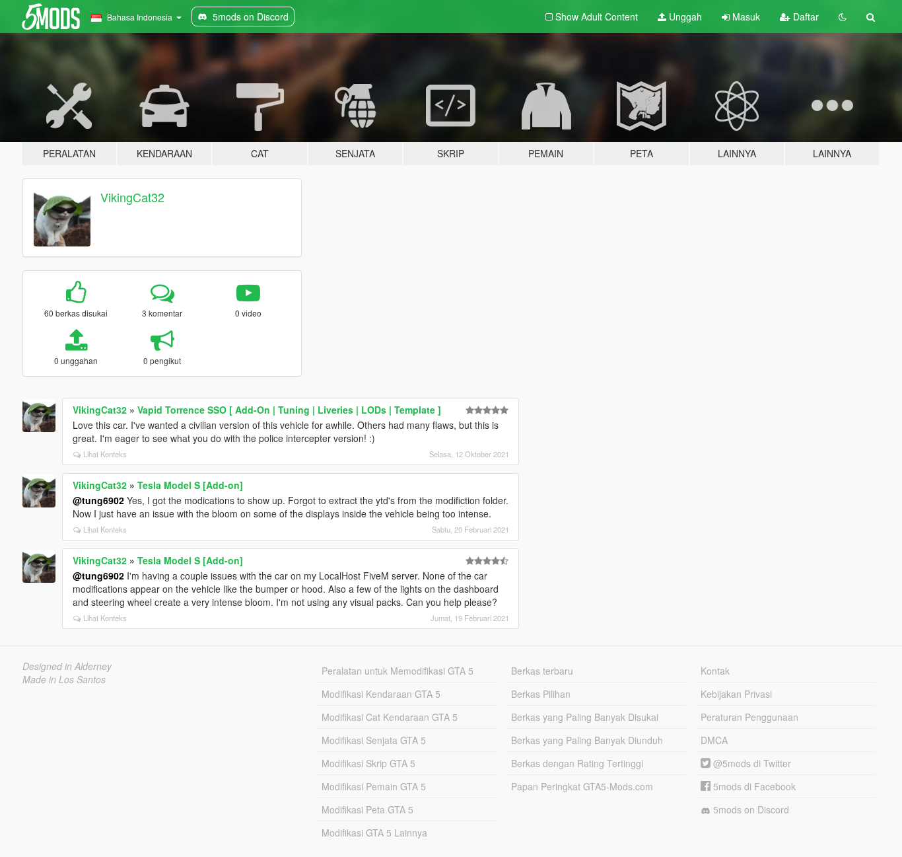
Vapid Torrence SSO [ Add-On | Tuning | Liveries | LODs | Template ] (289, 409)
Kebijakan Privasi (736, 693)
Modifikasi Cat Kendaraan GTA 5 (390, 717)
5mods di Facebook (753, 786)
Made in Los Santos (64, 679)
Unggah (684, 16)
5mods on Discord (750, 809)
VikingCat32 (132, 196)
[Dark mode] (842, 16)
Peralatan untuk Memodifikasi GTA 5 (397, 670)
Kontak (715, 670)
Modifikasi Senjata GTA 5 (374, 740)
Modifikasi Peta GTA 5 (367, 809)
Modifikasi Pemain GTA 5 (374, 786)
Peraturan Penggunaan (749, 717)
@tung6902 (98, 500)
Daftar (804, 16)
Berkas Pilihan (541, 693)
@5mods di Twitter (751, 763)
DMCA (714, 740)
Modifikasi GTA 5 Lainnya (374, 832)
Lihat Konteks (105, 454)
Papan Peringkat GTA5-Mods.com (582, 786)
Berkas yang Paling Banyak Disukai (584, 717)
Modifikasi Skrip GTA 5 (368, 763)
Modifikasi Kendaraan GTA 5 (381, 693)
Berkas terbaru (542, 670)
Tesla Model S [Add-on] (190, 485)
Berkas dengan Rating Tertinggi (577, 763)
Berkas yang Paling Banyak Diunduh (587, 740)
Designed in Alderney (67, 666)
